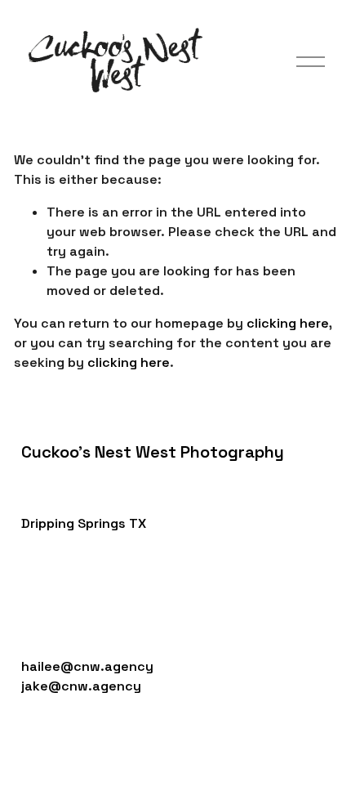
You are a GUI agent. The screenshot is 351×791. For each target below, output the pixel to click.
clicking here (288, 323)
